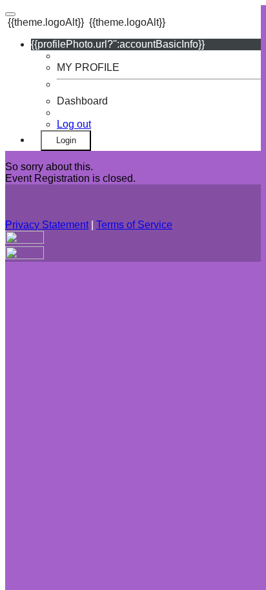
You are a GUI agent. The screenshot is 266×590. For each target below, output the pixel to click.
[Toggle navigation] (10, 14)
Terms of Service (134, 224)
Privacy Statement (46, 224)
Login (66, 140)
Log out (74, 124)
